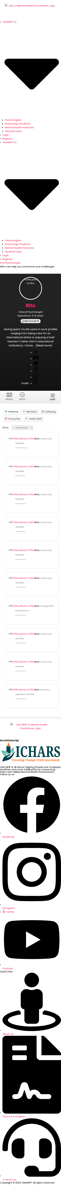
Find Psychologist (10, 262)
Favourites (14, 418)
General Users (13, 131)
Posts (22, 399)
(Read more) (44, 345)
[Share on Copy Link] (36, 383)
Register (7, 138)
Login (5, 135)
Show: (5, 427)
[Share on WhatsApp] (36, 377)
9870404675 (31, 321)
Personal (13, 411)
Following (50, 411)
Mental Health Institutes (19, 127)
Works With (35, 418)
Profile (9, 399)
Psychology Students (17, 123)
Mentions (32, 411)
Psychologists (13, 120)
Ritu (37, 438)
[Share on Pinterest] (36, 371)
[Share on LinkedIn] (36, 358)
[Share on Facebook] (36, 352)
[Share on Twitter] (36, 364)
